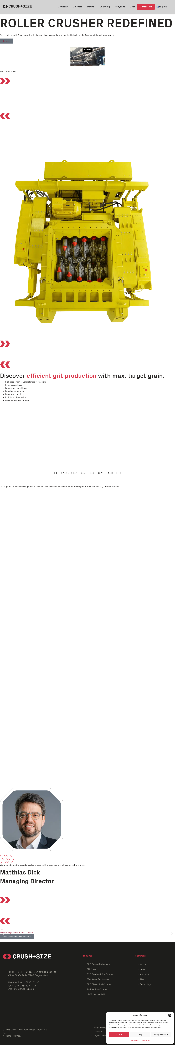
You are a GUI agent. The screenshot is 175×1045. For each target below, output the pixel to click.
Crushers (77, 7)
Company (63, 7)
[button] (170, 1015)
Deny (140, 1034)
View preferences (161, 1034)
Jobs (132, 7)
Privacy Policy (135, 1040)
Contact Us (146, 7)
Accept (119, 1034)
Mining (90, 7)
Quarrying (105, 7)
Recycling (120, 7)
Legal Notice (146, 1040)
